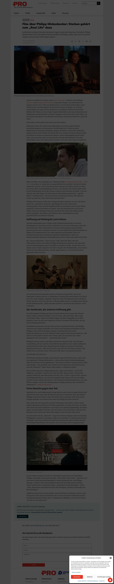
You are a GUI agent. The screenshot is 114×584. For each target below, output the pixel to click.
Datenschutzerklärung (92, 580)
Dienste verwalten (76, 572)
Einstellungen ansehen (104, 577)
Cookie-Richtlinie (82, 580)
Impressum (102, 580)
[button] (110, 558)
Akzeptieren (77, 577)
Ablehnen (89, 577)
